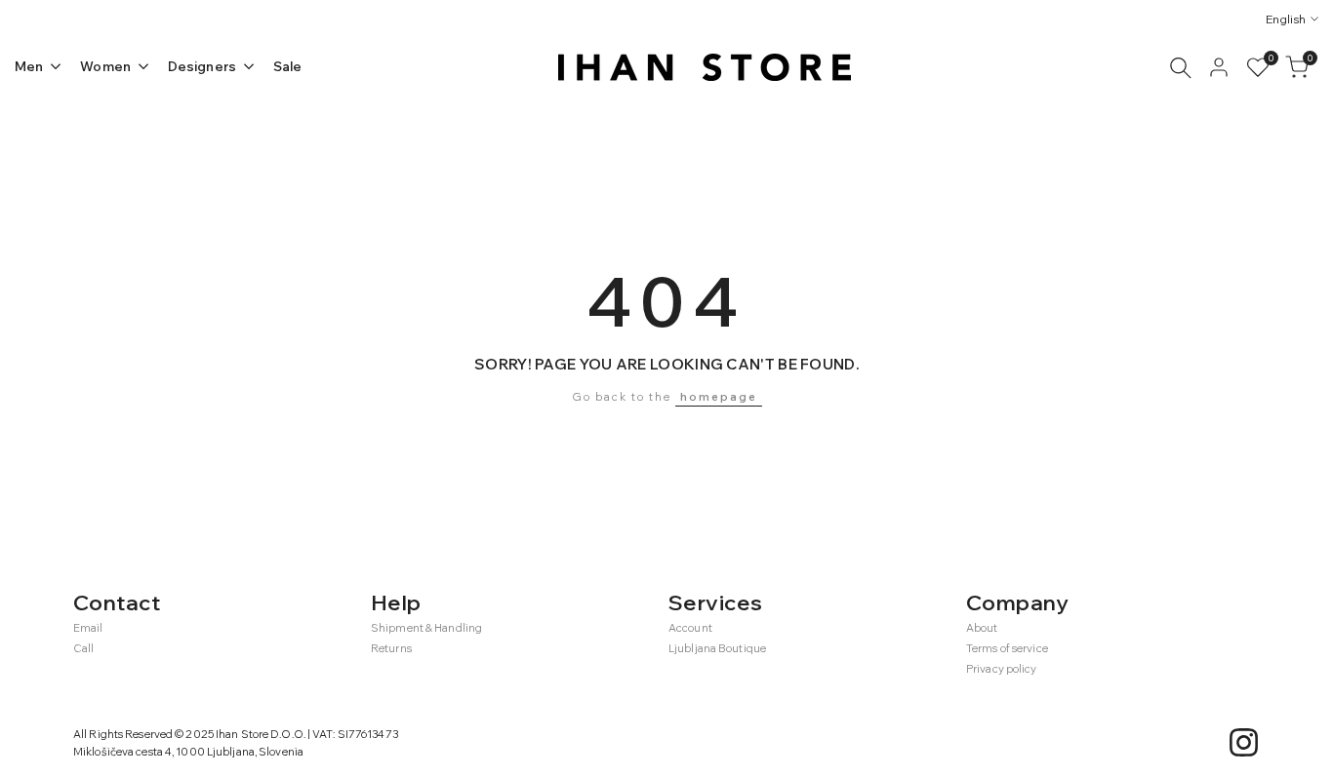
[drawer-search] (1181, 68)
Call (83, 648)
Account (690, 628)
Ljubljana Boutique (717, 648)
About (982, 628)
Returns (391, 648)
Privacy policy (1001, 669)
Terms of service (1007, 648)
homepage (718, 397)
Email (88, 628)
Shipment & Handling (426, 628)
